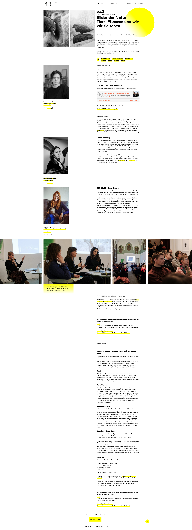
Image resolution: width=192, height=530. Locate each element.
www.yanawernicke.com (50, 103)
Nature (110, 60)
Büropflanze (132, 160)
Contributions (115, 4)
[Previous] (47, 261)
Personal (116, 60)
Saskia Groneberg (117, 58)
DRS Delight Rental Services (105, 331)
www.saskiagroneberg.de (50, 178)
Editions (101, 4)
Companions (100, 130)
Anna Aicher (50, 183)
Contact (139, 4)
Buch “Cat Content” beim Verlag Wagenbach (55, 229)
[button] (147, 3)
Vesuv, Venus (121, 160)
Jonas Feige (49, 108)
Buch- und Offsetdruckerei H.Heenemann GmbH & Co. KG (113, 333)
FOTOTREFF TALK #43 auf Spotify (107, 109)
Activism (103, 60)
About (128, 4)
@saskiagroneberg (48, 180)
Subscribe (95, 519)
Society (123, 60)
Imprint (87, 526)
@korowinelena (47, 232)
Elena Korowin (129, 58)
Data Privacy (102, 526)
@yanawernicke (47, 105)
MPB (98, 324)
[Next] (144, 261)
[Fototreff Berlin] (54, 4)
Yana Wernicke (105, 58)
